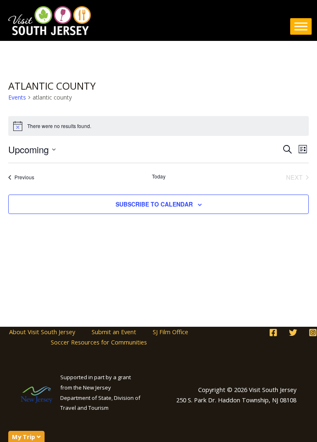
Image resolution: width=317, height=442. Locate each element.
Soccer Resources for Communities (99, 342)
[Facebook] (273, 332)
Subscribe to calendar (154, 204)
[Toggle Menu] (301, 26)
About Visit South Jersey (42, 332)
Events (17, 97)
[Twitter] (293, 332)
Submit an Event (114, 332)
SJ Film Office (170, 332)
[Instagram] (313, 332)
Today (159, 176)
